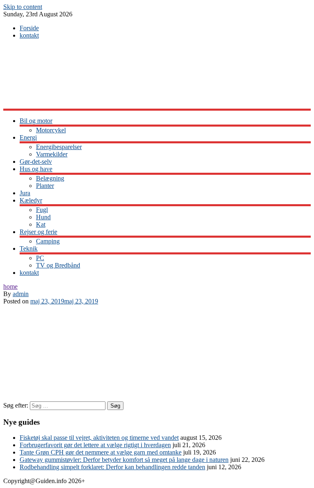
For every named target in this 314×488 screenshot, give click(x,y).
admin (21, 293)
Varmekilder (51, 154)
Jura (25, 192)
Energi (28, 137)
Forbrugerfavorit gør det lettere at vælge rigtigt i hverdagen (95, 444)
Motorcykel (51, 130)
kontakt (29, 35)
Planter (45, 185)
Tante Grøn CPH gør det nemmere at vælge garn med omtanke (101, 452)
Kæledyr (31, 200)
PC (40, 257)
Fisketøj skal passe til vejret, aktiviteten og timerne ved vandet (99, 437)
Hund (43, 217)
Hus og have (36, 168)
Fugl (42, 209)
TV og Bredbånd (58, 265)
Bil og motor (36, 120)
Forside (29, 28)
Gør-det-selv (36, 161)
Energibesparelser (59, 146)
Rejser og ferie (38, 231)
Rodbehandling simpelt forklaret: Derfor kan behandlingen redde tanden (112, 466)
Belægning (50, 178)
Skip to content (22, 6)
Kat (40, 224)
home (10, 286)
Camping (48, 241)
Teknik (29, 248)
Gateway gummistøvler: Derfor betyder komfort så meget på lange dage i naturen (124, 459)
